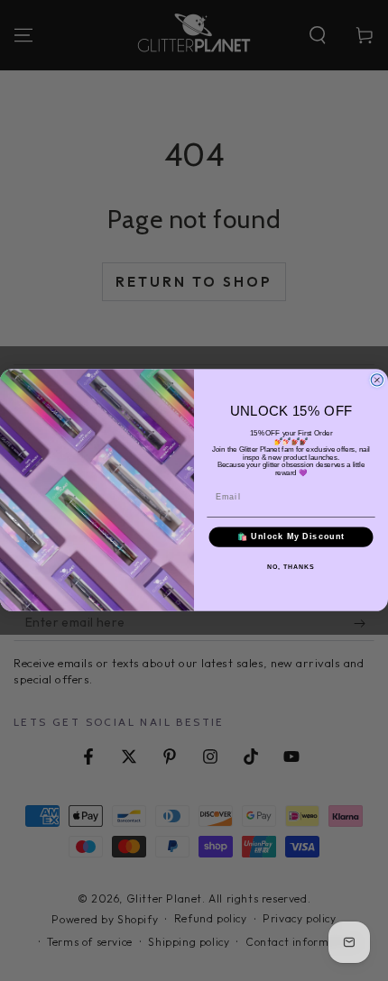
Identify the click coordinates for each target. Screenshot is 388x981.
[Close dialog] (377, 380)
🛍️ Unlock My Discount (291, 537)
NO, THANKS (290, 567)
